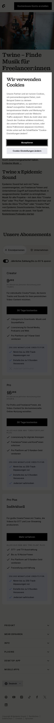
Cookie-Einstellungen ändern (27, 151)
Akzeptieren (27, 142)
